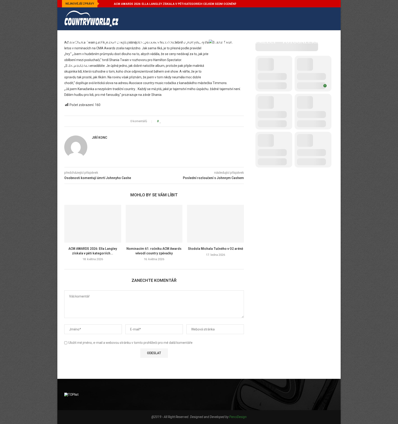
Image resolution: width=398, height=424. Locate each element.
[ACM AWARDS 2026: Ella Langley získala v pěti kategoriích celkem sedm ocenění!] (92, 224)
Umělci (265, 41)
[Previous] (103, 3)
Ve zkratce (112, 41)
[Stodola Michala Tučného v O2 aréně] (215, 224)
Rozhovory (231, 41)
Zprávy (78, 41)
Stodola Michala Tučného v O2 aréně (215, 248)
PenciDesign (238, 417)
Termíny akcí (155, 41)
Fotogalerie (302, 41)
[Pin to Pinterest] (173, 121)
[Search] (331, 88)
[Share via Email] (178, 121)
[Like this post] (160, 121)
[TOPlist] (71, 394)
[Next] (109, 3)
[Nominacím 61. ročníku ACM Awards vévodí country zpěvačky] (154, 224)
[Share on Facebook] (165, 121)
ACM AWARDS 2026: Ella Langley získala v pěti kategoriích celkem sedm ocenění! (175, 4)
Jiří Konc (99, 137)
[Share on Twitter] (169, 121)
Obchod (79, 64)
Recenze (194, 41)
